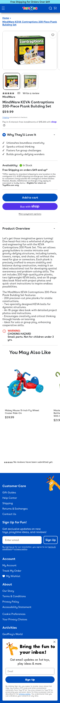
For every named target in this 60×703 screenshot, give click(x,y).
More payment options (30, 214)
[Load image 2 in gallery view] (30, 81)
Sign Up (50, 540)
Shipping (5, 117)
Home (5, 18)
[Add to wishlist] (53, 35)
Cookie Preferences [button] (13, 614)
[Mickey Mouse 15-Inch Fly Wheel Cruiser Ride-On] (25, 383)
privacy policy (20, 549)
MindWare (8, 96)
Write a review (31, 93)
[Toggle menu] (3, 8)
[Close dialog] (54, 642)
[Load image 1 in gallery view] (11, 81)
